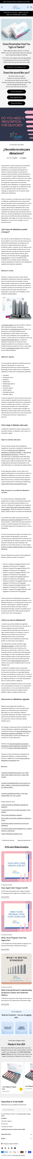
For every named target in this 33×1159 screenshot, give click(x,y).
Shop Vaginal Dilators (16, 97)
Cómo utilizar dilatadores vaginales (11, 815)
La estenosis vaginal (7, 325)
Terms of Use (21, 1114)
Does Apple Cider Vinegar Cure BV (14, 888)
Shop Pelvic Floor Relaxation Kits (16, 67)
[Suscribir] (30, 1109)
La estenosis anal (15, 329)
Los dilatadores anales (12, 348)
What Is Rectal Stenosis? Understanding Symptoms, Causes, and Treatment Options (16, 992)
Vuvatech (9, 1155)
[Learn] (7, 1028)
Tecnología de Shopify (18, 1155)
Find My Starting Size (16, 91)
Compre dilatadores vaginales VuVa (11, 834)
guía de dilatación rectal (19, 661)
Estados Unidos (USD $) (10, 1144)
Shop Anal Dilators (16, 103)
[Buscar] (27, 7)
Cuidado (23, 158)
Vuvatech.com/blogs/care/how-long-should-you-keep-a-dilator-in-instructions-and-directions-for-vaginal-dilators (16, 785)
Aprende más (5, 897)
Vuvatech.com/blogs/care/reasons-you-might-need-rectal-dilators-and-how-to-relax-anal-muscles (15, 775)
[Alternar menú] (1, 7)
